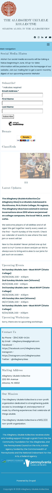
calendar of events (15, 235)
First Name (8, 98)
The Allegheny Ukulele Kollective (26, 22)
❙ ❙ (26, 182)
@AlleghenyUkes (19, 359)
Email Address (10, 91)
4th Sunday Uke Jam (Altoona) (18, 298)
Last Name (8, 106)
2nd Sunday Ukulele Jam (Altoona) (21, 280)
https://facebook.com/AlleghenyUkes (21, 348)
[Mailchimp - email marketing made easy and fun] (16, 125)
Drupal (32, 480)
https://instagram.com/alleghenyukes (21, 355)
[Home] (26, 8)
